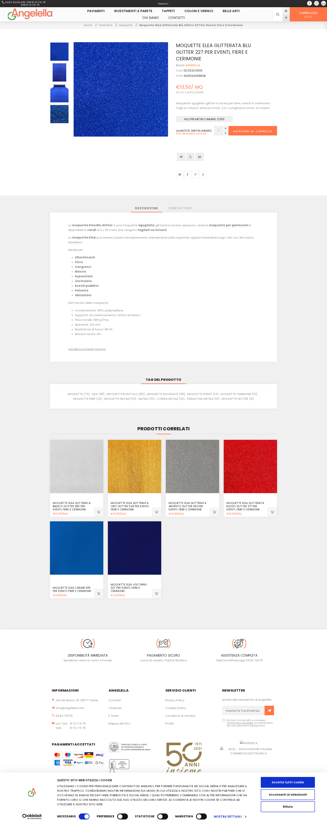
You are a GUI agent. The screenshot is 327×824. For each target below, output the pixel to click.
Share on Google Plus (203, 174)
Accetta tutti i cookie (288, 782)
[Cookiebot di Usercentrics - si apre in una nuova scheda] (32, 816)
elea (95, 394)
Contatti (114, 700)
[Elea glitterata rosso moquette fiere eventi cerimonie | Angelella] (250, 466)
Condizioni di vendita (180, 716)
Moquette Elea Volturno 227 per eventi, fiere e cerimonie (129, 588)
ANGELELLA (193, 65)
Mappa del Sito (119, 723)
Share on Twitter (179, 174)
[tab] (146, 208)
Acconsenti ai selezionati (288, 795)
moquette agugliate (162, 394)
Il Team (113, 716)
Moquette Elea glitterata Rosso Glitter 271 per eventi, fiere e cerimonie (245, 506)
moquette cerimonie (236, 394)
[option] (59, 51)
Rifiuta (288, 807)
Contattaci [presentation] (180, 208)
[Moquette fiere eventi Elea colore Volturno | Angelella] (134, 548)
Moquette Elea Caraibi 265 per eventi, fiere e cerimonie (72, 589)
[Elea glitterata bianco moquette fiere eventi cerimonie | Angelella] (76, 466)
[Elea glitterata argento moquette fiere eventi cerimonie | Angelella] (192, 466)
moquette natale (117, 399)
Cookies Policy (175, 708)
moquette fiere (84, 399)
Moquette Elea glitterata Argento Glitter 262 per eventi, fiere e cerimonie (187, 506)
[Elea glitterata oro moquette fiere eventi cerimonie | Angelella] (134, 466)
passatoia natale (200, 399)
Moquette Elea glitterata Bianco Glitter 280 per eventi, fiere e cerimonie (71, 506)
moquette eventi (199, 394)
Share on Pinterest (195, 174)
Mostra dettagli (228, 817)
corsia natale (167, 399)
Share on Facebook (187, 174)
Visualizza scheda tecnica (87, 349)
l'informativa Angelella (240, 722)
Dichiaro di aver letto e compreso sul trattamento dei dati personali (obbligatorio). (250, 723)
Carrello (307, 15)
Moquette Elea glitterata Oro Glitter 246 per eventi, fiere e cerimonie (130, 506)
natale (144, 399)
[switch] (122, 816)
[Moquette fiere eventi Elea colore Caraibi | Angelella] (76, 548)
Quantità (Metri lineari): (194, 131)
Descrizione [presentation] (146, 208)
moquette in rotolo (122, 394)
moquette (75, 394)
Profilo (169, 723)
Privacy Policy (174, 700)
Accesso (289, 10)
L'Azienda (115, 708)
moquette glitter (235, 399)
